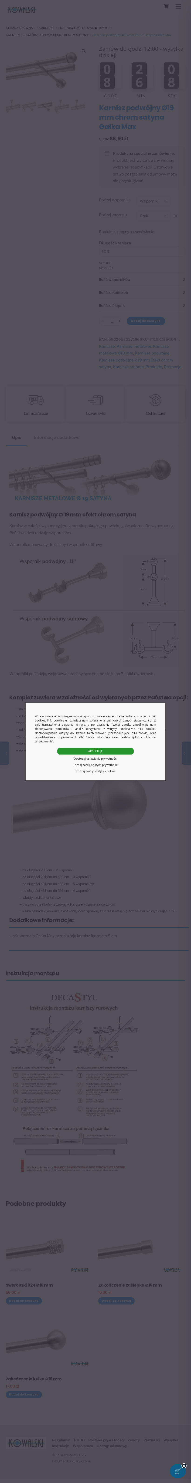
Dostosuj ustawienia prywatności (95, 759)
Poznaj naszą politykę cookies (95, 771)
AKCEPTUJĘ (95, 751)
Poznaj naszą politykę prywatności (95, 765)
